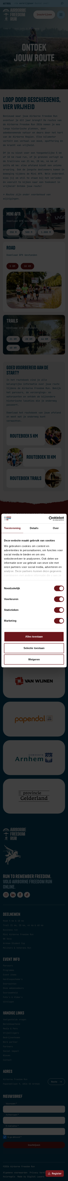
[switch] (59, 599)
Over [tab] (56, 528)
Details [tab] (34, 528)
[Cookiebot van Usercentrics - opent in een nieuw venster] (49, 518)
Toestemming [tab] (12, 528)
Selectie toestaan (34, 648)
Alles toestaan (34, 636)
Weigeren (34, 659)
